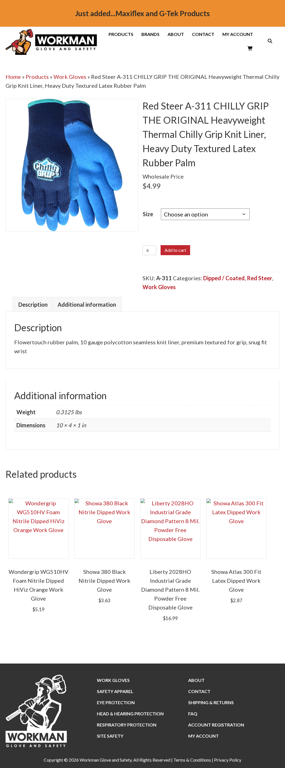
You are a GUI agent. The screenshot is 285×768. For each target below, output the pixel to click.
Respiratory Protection (126, 724)
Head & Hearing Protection (130, 713)
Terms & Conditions (192, 759)
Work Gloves (69, 76)
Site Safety (110, 735)
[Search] (268, 40)
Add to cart (175, 250)
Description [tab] (33, 304)
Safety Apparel (115, 691)
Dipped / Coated (224, 278)
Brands (150, 34)
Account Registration (216, 724)
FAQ (192, 713)
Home (13, 76)
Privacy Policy (227, 759)
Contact (203, 34)
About (176, 34)
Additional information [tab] (87, 304)
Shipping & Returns (211, 702)
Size (148, 214)
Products (121, 34)
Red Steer (259, 278)
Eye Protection (116, 702)
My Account (237, 34)
